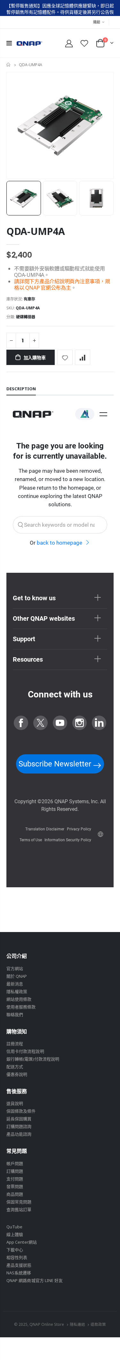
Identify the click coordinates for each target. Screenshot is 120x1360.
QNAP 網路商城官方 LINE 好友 (34, 1280)
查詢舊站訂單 (18, 1209)
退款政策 (98, 1324)
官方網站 (14, 968)
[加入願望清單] (65, 357)
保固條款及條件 (21, 1111)
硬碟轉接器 (25, 317)
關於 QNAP (16, 976)
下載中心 (14, 1250)
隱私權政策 (16, 991)
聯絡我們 (14, 1014)
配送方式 (14, 1066)
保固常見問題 (18, 1202)
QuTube (14, 1227)
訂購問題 (14, 1171)
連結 (96, 21)
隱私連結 (77, 1324)
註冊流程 (14, 1043)
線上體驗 (14, 1234)
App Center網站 (21, 1242)
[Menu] (9, 43)
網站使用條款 (18, 999)
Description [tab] (21, 389)
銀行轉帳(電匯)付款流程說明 (32, 1059)
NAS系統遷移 (18, 1273)
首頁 (8, 65)
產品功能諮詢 (18, 1134)
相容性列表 (16, 1257)
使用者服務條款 (21, 1007)
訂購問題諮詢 (18, 1126)
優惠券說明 (16, 1074)
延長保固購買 (18, 1119)
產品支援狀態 (18, 1265)
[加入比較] (82, 357)
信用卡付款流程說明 (25, 1051)
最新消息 (14, 984)
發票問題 (14, 1186)
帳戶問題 (14, 1163)
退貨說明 (14, 1103)
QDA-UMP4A (35, 231)
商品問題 (14, 1194)
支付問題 (14, 1179)
